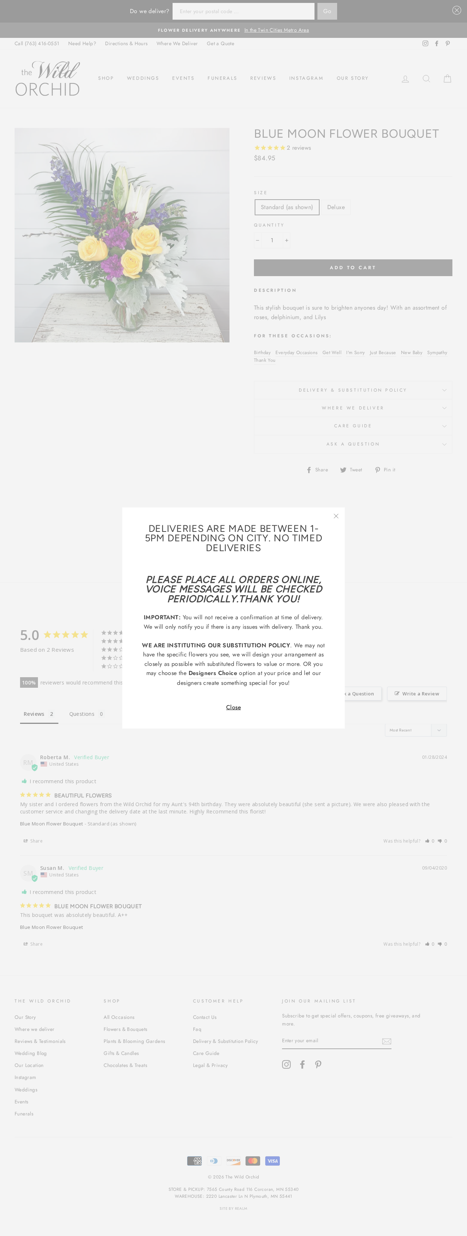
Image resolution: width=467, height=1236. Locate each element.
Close (233, 707)
